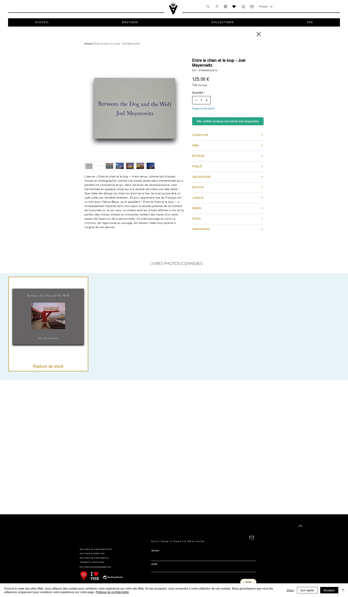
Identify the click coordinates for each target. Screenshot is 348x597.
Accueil (88, 43)
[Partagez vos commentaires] (234, 6)
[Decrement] (196, 100)
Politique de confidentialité (112, 592)
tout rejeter (307, 590)
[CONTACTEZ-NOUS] (252, 537)
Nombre (155, 551)
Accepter (329, 590)
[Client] (217, 6)
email (154, 564)
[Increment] (207, 100)
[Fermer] (258, 34)
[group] (174, 324)
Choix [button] (290, 590)
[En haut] (300, 526)
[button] (243, 6)
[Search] (208, 6)
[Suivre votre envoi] (252, 6)
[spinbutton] (201, 100)
